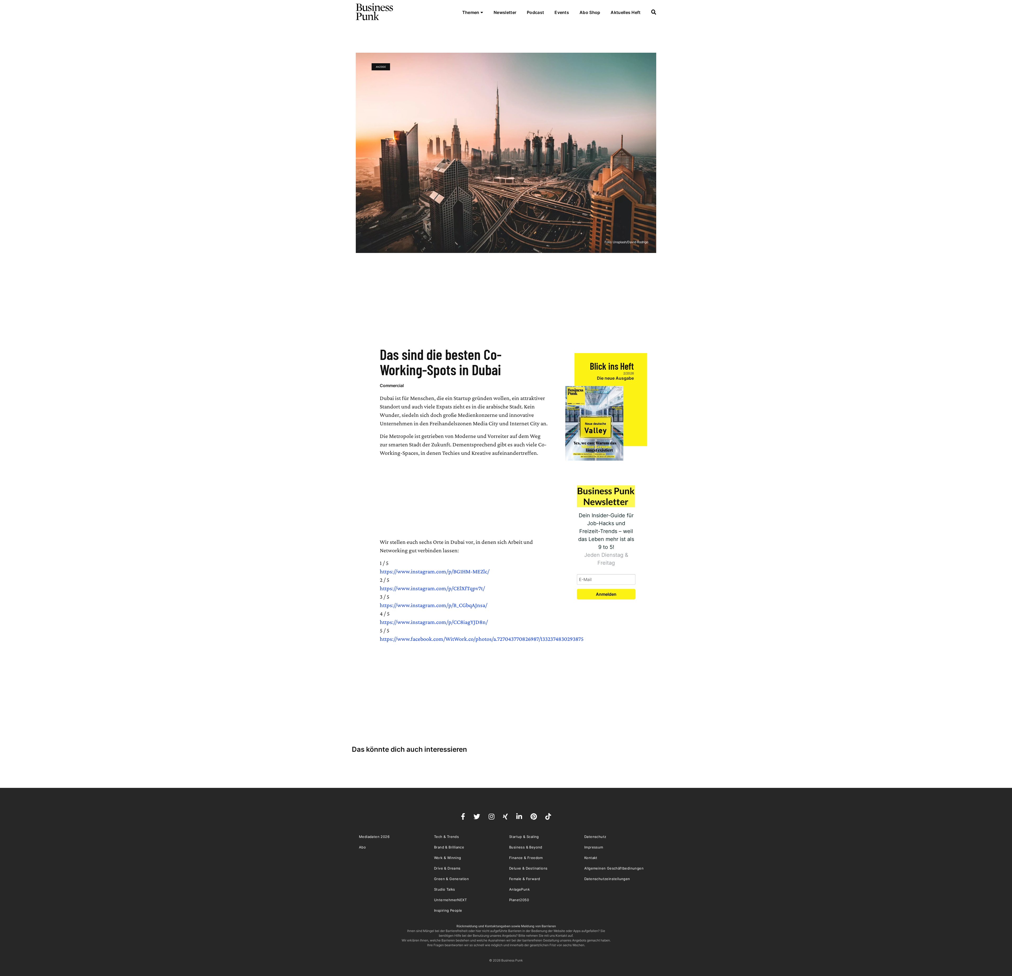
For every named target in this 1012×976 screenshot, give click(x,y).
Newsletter (505, 12)
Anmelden (606, 594)
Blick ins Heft (612, 366)
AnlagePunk (519, 889)
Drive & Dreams (447, 868)
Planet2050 (519, 900)
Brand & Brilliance (449, 847)
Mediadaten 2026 (374, 837)
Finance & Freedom (526, 858)
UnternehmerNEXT (450, 900)
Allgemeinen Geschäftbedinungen (614, 868)
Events (561, 12)
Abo (362, 847)
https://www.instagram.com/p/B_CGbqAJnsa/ (433, 605)
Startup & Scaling (524, 837)
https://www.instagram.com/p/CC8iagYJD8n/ (434, 622)
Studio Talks (444, 889)
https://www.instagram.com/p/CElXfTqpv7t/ (432, 588)
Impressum (593, 847)
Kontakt (590, 858)
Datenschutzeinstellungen (607, 879)
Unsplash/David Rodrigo (630, 242)
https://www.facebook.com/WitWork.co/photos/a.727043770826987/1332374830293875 (481, 639)
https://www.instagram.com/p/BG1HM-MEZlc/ (434, 571)
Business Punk (375, 12)
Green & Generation (451, 879)
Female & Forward (524, 879)
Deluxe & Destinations (528, 868)
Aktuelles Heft (625, 12)
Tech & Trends (446, 837)
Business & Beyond (525, 847)
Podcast (535, 12)
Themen (471, 12)
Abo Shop (590, 12)
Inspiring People (448, 910)
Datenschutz (595, 837)
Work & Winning (447, 858)
